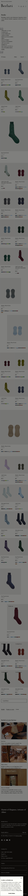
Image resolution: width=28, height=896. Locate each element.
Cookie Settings (11, 893)
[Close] (21, 878)
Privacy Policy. (19, 890)
